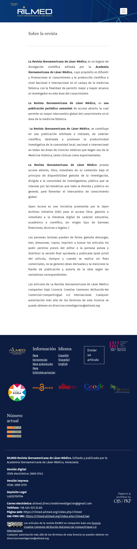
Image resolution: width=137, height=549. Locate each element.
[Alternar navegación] (123, 11)
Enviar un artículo (93, 355)
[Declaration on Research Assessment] (17, 392)
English (63, 364)
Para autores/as (43, 364)
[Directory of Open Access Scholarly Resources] (68, 386)
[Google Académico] (94, 387)
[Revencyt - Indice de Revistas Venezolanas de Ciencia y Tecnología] (120, 388)
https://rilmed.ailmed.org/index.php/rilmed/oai (58, 516)
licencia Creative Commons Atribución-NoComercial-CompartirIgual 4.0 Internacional (54, 527)
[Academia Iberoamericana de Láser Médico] (17, 351)
